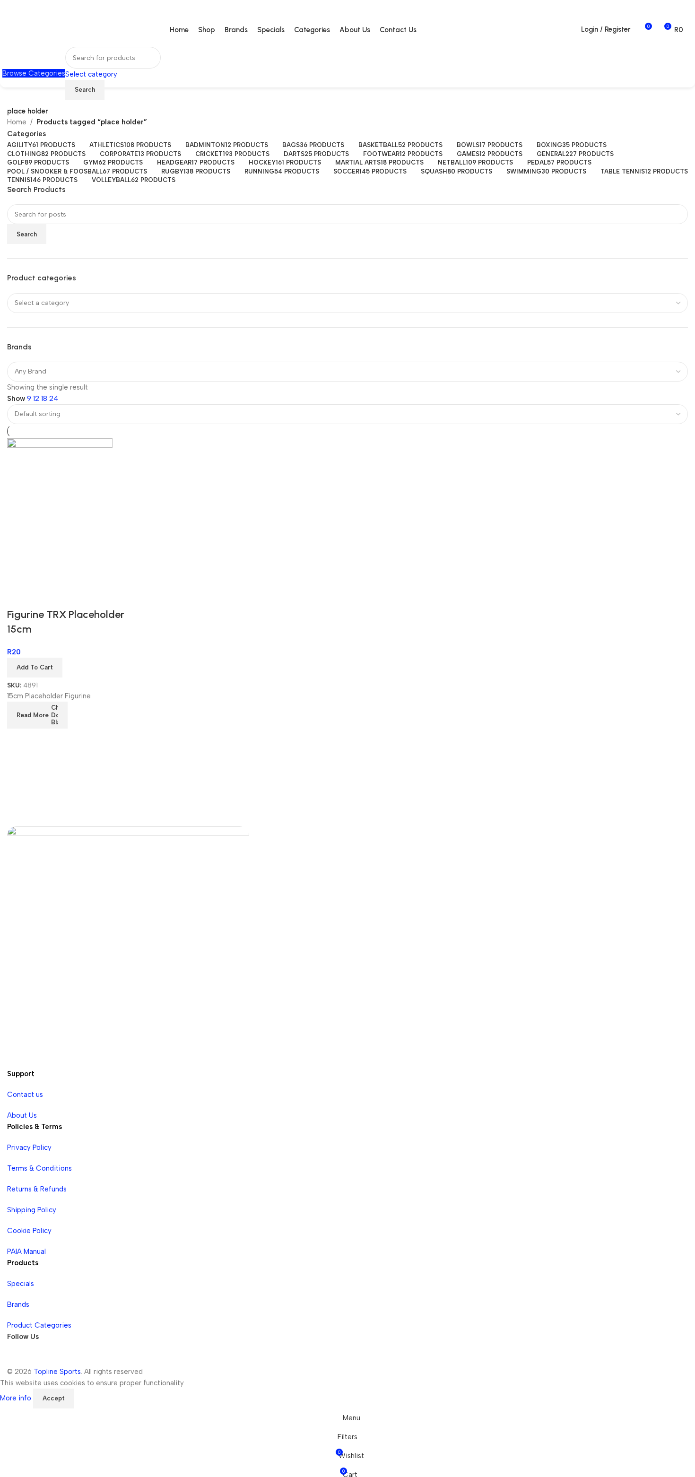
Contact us (25, 1094)
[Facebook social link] (16, 1356)
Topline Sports (57, 1371)
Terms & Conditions (39, 1168)
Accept (54, 1398)
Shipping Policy (31, 1210)
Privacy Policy (29, 1147)
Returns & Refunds (37, 1189)
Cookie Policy (29, 1230)
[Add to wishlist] (44, 596)
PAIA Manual (26, 1251)
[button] (34, 668)
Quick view (19, 596)
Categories (26, 134)
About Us (22, 1115)
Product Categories (39, 1325)
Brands (18, 1304)
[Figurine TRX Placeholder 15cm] (60, 510)
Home (16, 122)
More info (16, 1398)
